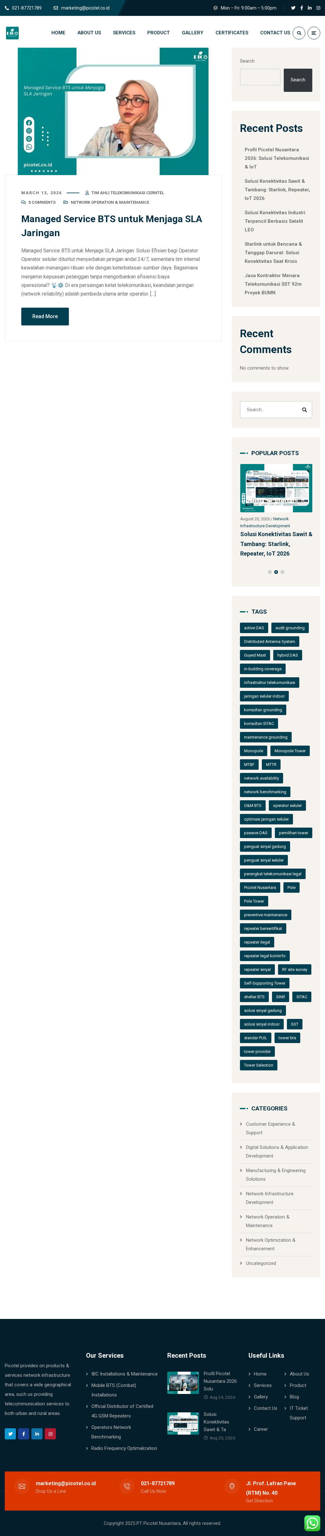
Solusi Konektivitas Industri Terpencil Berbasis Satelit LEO (275, 221)
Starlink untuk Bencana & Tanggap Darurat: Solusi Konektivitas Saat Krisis (273, 252)
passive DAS (256, 832)
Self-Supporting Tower (264, 983)
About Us (299, 1374)
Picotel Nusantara (260, 887)
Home (260, 1374)
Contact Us (265, 1408)
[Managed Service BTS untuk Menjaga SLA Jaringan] (113, 111)
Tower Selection (258, 1065)
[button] (270, 572)
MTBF (249, 764)
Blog (294, 1397)
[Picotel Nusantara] (25, 33)
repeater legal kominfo (265, 955)
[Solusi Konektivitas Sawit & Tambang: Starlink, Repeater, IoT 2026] (276, 488)
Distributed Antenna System (269, 641)
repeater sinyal (257, 969)
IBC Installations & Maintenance (124, 1374)
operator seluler (287, 805)
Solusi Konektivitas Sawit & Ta (216, 1421)
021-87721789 (158, 1483)
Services (263, 1385)
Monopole (253, 750)
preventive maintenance (265, 914)
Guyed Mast (255, 655)
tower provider (257, 1051)
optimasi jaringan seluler (266, 819)
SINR (280, 996)
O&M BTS (253, 805)
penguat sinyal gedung (265, 846)
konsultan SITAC (259, 723)
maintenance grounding (266, 737)
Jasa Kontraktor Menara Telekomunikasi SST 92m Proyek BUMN (273, 284)
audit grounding (290, 627)
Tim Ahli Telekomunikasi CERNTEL (127, 192)
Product (298, 1385)
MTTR (271, 764)
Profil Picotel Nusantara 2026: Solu (221, 1381)
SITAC (301, 996)
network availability (261, 778)
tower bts (287, 1037)
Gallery (261, 1397)
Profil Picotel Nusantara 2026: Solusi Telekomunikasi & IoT (277, 158)
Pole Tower (254, 901)
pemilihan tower (293, 832)
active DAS (254, 627)
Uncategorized (261, 1263)
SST (294, 1024)
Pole (291, 887)
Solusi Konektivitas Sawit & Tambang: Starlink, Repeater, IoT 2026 (277, 189)
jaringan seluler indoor (264, 696)
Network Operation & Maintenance (110, 202)
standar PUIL (255, 1037)
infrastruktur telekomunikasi (269, 682)
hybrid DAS (287, 655)
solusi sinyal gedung (263, 1010)
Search (247, 61)
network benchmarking (265, 791)
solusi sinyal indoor (262, 1024)
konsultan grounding (263, 709)
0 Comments (42, 202)
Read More (45, 316)
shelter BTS (254, 996)
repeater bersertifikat (263, 928)
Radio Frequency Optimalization (124, 1448)
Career (261, 1429)
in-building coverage (263, 668)
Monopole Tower (290, 750)
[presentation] (243, 572)
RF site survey (294, 969)
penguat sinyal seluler (264, 860)
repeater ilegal (257, 942)
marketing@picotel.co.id (66, 1483)
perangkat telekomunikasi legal (273, 873)
